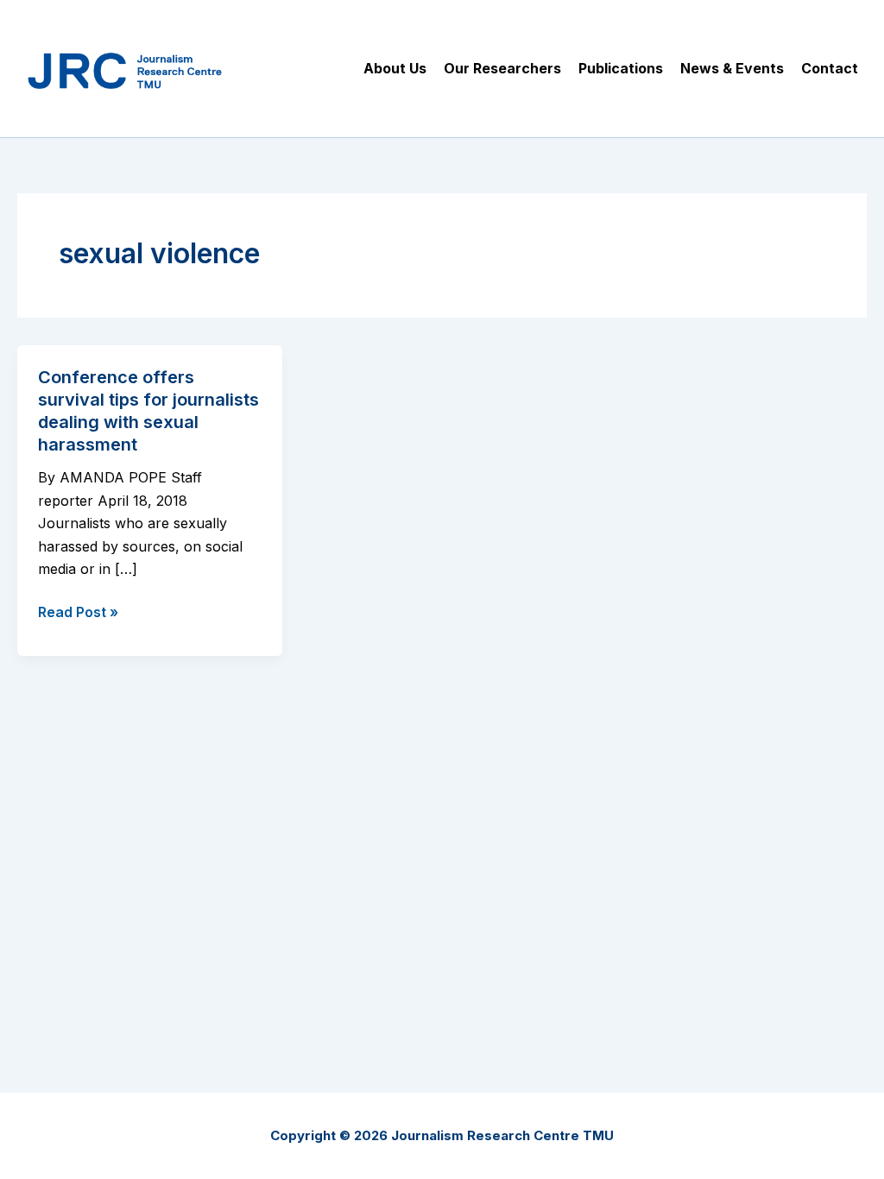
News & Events (732, 68)
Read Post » (78, 612)
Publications (620, 68)
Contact (829, 68)
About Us (394, 68)
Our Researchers (502, 68)
